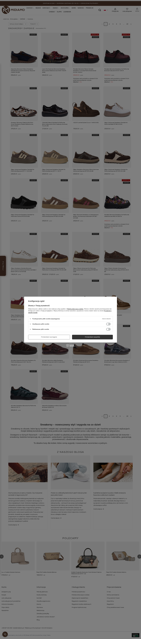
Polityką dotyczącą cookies (75, 309)
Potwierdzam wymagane (49, 337)
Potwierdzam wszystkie (92, 337)
